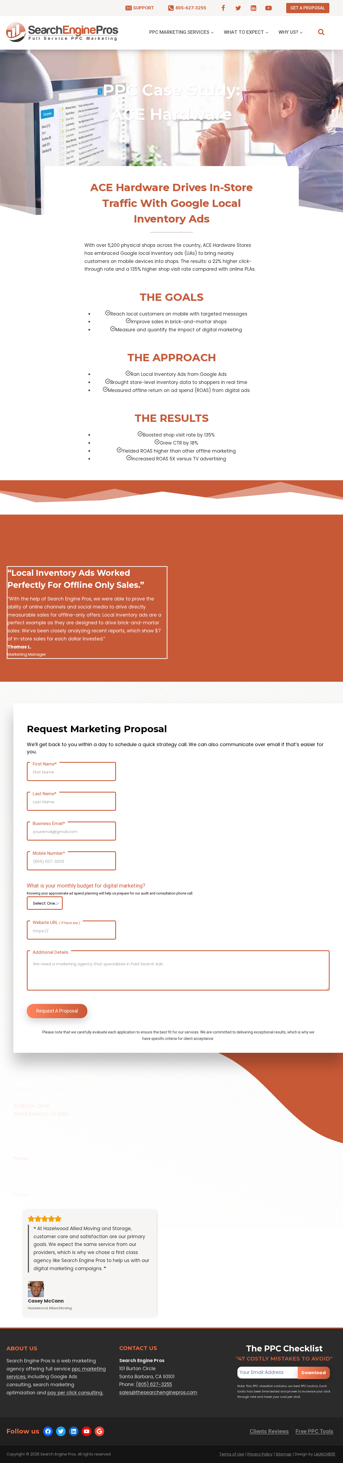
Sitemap (284, 1454)
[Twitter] (238, 8)
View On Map (28, 1122)
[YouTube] (268, 8)
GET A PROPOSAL (307, 7)
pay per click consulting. (75, 1392)
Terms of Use (231, 1454)
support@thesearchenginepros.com (55, 1187)
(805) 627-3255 (48, 1158)
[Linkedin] (253, 8)
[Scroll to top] (328, 1457)
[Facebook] (223, 8)
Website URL (56, 922)
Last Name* (45, 793)
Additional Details (50, 952)
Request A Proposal (57, 1011)
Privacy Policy (260, 1454)
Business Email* (49, 823)
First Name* (45, 764)
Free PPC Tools (314, 1431)
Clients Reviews (269, 1431)
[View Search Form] (321, 32)
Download (313, 1373)
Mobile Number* (49, 853)
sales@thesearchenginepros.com (52, 1150)
